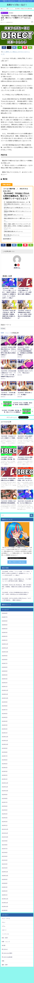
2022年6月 (4, 806)
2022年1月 (4, 825)
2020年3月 (4, 887)
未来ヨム (17, 268)
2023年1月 (4, 779)
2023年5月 (4, 763)
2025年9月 (4, 655)
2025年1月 (4, 686)
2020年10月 (5, 875)
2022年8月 (4, 798)
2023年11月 (5, 740)
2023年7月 (4, 756)
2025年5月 (4, 671)
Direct (11, 12)
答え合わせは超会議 (7, 957)
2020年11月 (5, 871)
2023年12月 (5, 736)
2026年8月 (4, 613)
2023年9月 (4, 748)
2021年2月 (4, 867)
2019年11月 (5, 902)
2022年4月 (4, 813)
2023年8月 (4, 752)
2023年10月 (5, 744)
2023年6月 (4, 759)
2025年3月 (4, 678)
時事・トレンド (4, 12)
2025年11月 (5, 648)
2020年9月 (4, 879)
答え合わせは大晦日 (7, 953)
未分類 (3, 945)
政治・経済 (5, 937)
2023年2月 (4, 775)
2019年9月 (4, 910)
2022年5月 (4, 810)
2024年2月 (4, 729)
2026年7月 (4, 617)
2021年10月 (5, 837)
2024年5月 (4, 717)
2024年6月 (4, 713)
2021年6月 (4, 852)
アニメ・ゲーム (6, 918)
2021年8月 (4, 844)
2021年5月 (4, 856)
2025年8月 (4, 659)
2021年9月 (4, 840)
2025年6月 (4, 667)
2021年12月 (5, 829)
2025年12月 (5, 644)
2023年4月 (4, 767)
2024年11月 (5, 694)
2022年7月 (4, 802)
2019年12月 (5, 898)
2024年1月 (4, 732)
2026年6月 (4, 621)
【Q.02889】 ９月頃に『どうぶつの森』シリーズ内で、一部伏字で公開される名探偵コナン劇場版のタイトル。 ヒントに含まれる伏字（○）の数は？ (17, 573)
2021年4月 (4, 860)
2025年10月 (5, 651)
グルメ (3, 922)
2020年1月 (4, 895)
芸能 (3, 960)
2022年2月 (4, 821)
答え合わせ (5, 949)
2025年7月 (4, 663)
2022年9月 (4, 794)
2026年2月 (4, 636)
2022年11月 (5, 786)
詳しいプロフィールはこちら (17, 562)
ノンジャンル (5, 933)
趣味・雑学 (5, 964)
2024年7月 (4, 709)
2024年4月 (4, 721)
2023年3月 (4, 771)
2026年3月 (4, 632)
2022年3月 (4, 817)
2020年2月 (4, 891)
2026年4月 (4, 628)
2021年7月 (4, 848)
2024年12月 (5, 690)
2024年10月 (5, 698)
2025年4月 (4, 675)
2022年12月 (5, 783)
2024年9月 (4, 702)
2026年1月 (4, 640)
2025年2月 (4, 682)
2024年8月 (4, 705)
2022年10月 (5, 790)
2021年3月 (4, 864)
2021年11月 (5, 833)
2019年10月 (5, 906)
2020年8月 (4, 883)
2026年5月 (4, 624)
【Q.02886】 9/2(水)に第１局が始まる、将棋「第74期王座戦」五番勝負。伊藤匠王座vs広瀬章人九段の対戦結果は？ (16, 586)
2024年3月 (4, 725)
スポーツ (4, 930)
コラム (3, 926)
